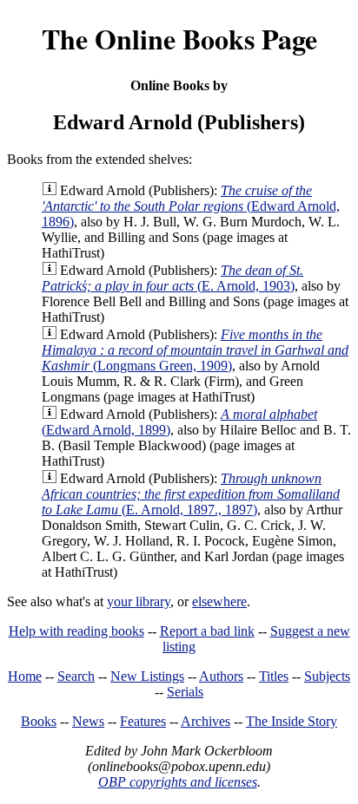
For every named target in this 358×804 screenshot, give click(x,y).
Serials (185, 691)
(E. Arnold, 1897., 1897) (191, 494)
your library (138, 601)
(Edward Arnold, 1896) (191, 206)
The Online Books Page (179, 38)
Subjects (327, 676)
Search (76, 676)
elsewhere (219, 601)
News (88, 721)
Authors (221, 676)
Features (143, 721)
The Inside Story (291, 721)
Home (25, 676)
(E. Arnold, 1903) (172, 278)
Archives (205, 721)
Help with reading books (76, 631)
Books (38, 721)
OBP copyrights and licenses (177, 782)
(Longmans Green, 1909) (195, 350)
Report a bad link (207, 631)
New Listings (147, 676)
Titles (273, 676)
